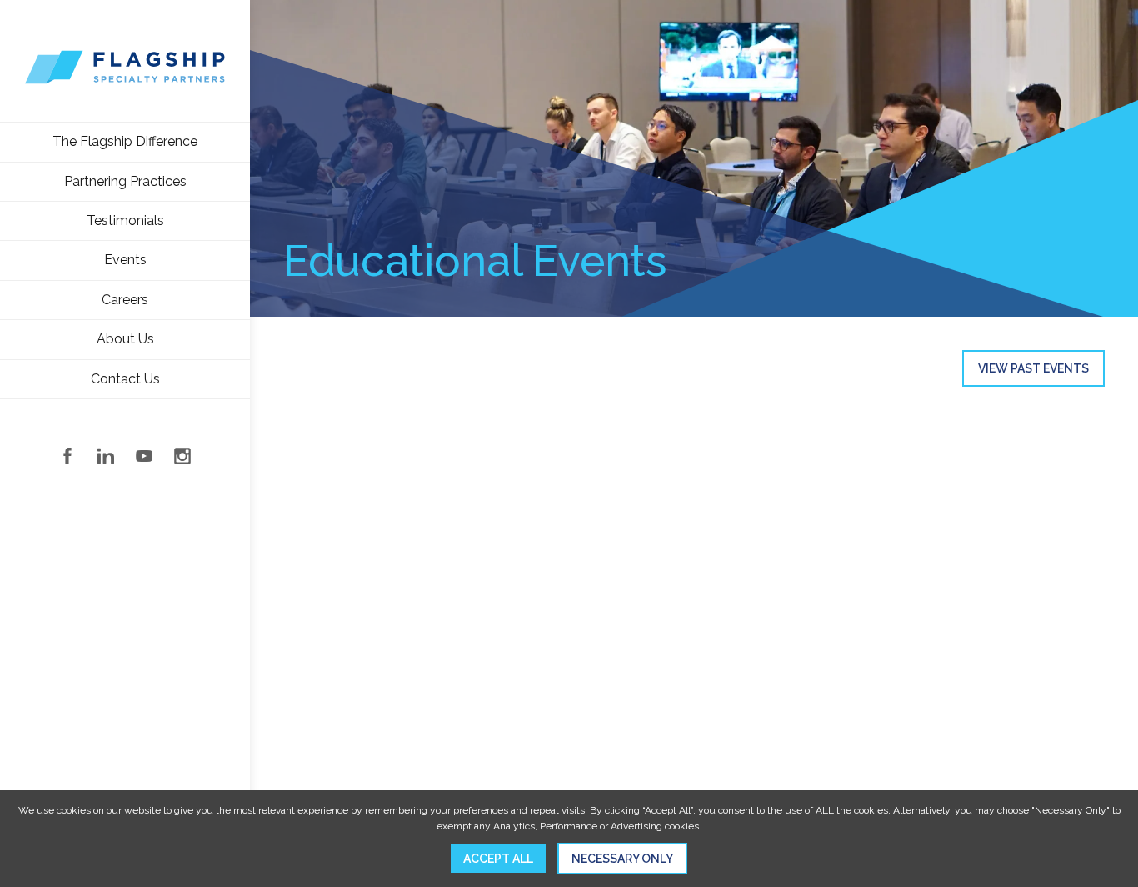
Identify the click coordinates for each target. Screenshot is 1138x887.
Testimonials (125, 220)
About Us (125, 339)
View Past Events (1033, 368)
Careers (125, 300)
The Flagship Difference (124, 141)
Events (125, 260)
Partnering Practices (125, 181)
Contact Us (125, 379)
